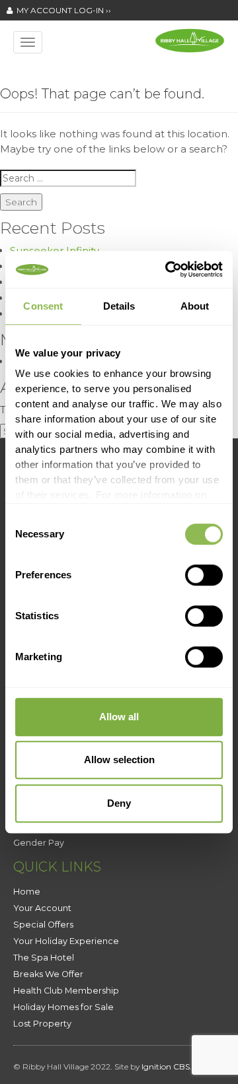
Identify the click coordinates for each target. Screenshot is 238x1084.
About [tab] (195, 306)
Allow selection (119, 759)
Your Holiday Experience (66, 941)
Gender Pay (38, 843)
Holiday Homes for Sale (63, 1007)
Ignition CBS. (166, 1066)
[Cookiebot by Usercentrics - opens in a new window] (168, 269)
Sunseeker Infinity (54, 250)
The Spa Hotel (43, 958)
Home (26, 892)
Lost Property (42, 1024)
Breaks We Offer (48, 974)
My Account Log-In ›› (62, 10)
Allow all (119, 716)
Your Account (42, 908)
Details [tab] (119, 306)
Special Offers (43, 925)
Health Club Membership (66, 991)
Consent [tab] (43, 306)
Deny (119, 803)
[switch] (204, 575)
